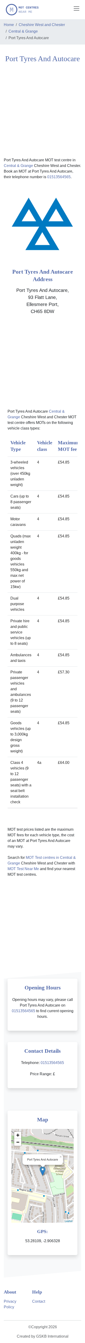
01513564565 (59, 177)
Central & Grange (23, 31)
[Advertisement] (42, 109)
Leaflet (68, 1221)
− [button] (17, 1142)
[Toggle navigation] (76, 8)
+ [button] (17, 1135)
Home (9, 25)
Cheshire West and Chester (42, 25)
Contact (38, 1301)
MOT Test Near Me (23, 869)
